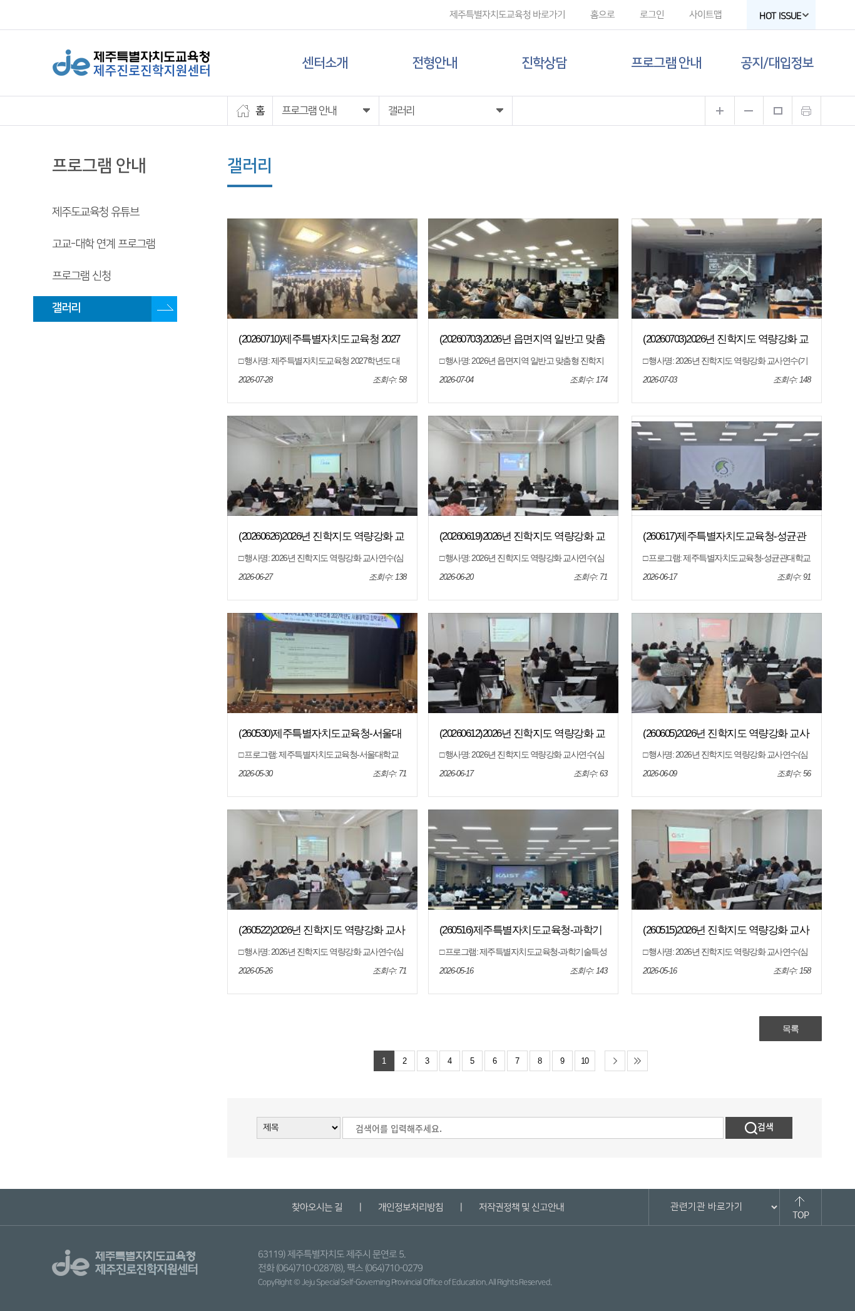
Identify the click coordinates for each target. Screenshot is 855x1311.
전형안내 (434, 63)
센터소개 (324, 63)
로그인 (652, 14)
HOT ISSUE (780, 16)
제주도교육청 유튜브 (95, 212)
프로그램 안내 (666, 63)
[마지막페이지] (637, 1061)
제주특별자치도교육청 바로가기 (507, 14)
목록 (790, 1029)
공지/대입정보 (776, 63)
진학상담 (543, 63)
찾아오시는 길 (316, 1207)
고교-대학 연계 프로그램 (103, 244)
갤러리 (66, 308)
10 (584, 1061)
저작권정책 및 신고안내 (520, 1207)
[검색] (758, 1128)
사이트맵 (705, 14)
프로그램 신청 (81, 276)
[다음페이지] (615, 1061)
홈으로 (602, 14)
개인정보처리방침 (410, 1207)
